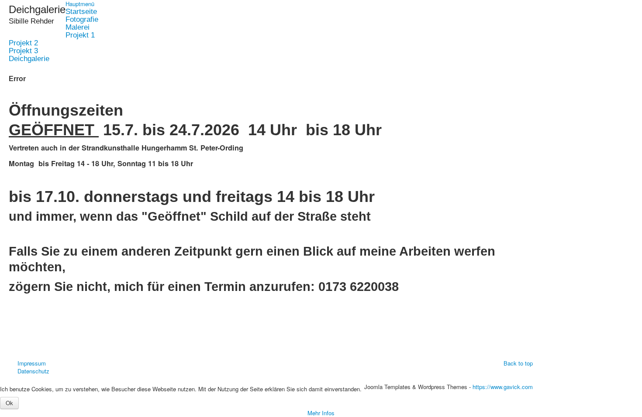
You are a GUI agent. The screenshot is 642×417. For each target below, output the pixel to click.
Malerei (78, 27)
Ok (9, 403)
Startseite (81, 12)
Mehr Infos (321, 413)
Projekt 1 (80, 35)
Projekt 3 (23, 51)
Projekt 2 (23, 43)
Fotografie (82, 20)
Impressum (31, 363)
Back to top (518, 363)
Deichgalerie (29, 59)
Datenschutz (33, 371)
